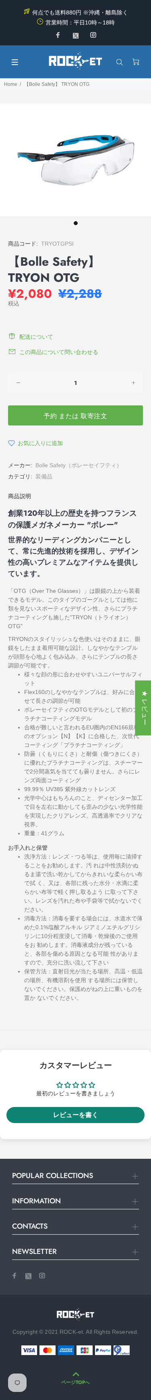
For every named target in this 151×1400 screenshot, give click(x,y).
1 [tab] (76, 223)
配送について (36, 337)
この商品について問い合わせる (58, 352)
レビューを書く (75, 1114)
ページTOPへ (75, 1382)
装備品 (43, 476)
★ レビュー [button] (144, 707)
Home (10, 84)
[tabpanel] (75, 160)
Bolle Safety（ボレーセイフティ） (78, 465)
